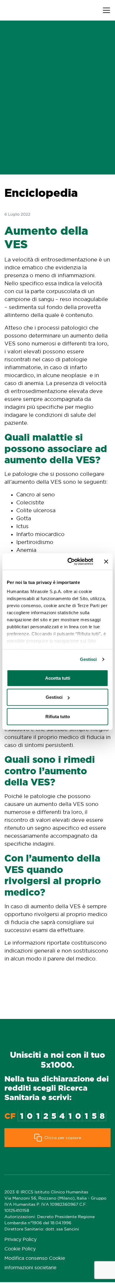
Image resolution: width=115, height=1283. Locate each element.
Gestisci (88, 659)
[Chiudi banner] (106, 562)
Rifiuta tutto (57, 716)
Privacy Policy (20, 1239)
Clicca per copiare (62, 1137)
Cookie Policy (20, 1248)
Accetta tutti (57, 677)
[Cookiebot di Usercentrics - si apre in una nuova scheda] (69, 561)
